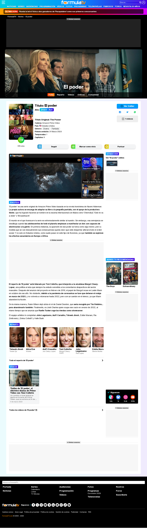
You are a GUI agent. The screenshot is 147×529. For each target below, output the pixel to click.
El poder (29, 16)
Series (21, 6)
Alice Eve (30, 349)
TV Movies (35, 494)
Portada (7, 487)
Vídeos (60, 6)
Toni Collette (65, 349)
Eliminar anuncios (74, 19)
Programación (47, 6)
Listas (33, 491)
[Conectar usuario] (143, 2)
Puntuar (121, 146)
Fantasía (55, 128)
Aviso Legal (19, 512)
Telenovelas (95, 6)
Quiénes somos (7, 512)
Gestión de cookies (63, 512)
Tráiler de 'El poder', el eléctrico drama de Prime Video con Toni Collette (23, 390)
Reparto (14, 324)
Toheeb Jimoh (16, 349)
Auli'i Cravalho (49, 349)
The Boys (110, 286)
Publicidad (74, 512)
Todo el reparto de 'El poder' (21, 360)
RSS (89, 512)
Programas (80, 6)
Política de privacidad (31, 512)
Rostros (120, 487)
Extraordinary (129, 286)
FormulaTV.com (7, 516)
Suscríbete (121, 495)
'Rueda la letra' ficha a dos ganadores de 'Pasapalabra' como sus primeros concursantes (51, 11)
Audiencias (32, 6)
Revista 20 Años (131, 6)
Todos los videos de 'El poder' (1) (23, 410)
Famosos (108, 6)
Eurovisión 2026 (94, 493)
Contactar (83, 512)
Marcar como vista (87, 146)
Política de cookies (47, 512)
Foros (118, 6)
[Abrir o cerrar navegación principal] (3, 2)
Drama (46, 128)
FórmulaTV (12, 16)
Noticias (11, 6)
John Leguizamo (81, 350)
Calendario (35, 489)
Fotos (69, 6)
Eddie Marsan (99, 349)
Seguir (54, 146)
